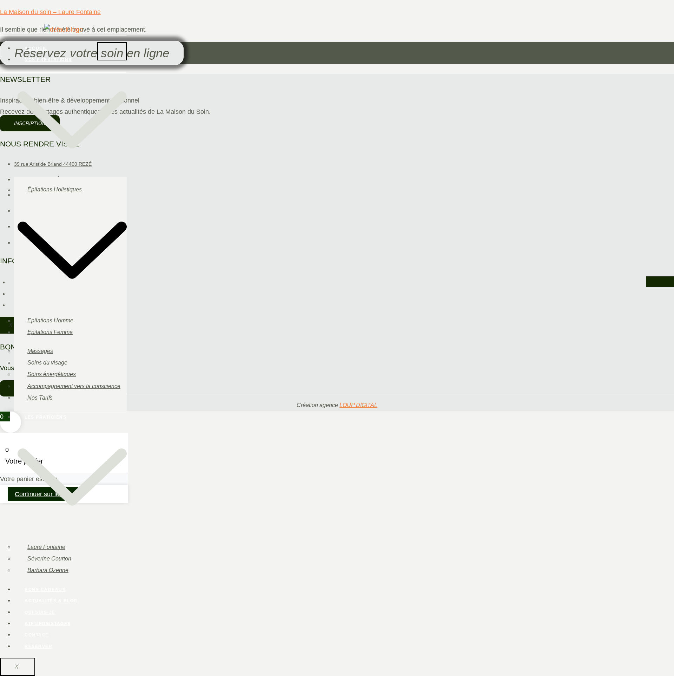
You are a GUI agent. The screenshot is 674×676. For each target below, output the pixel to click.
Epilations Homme (50, 320)
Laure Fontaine (46, 547)
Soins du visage (47, 363)
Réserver (38, 646)
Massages (40, 351)
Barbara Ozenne (47, 570)
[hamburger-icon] (112, 51)
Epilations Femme (50, 332)
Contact (37, 634)
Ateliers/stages (48, 623)
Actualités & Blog (51, 600)
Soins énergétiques (51, 374)
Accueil (36, 48)
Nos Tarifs (40, 398)
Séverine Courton (49, 559)
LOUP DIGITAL (358, 405)
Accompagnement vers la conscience (73, 386)
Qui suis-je (40, 612)
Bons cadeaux (45, 589)
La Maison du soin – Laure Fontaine (50, 11)
